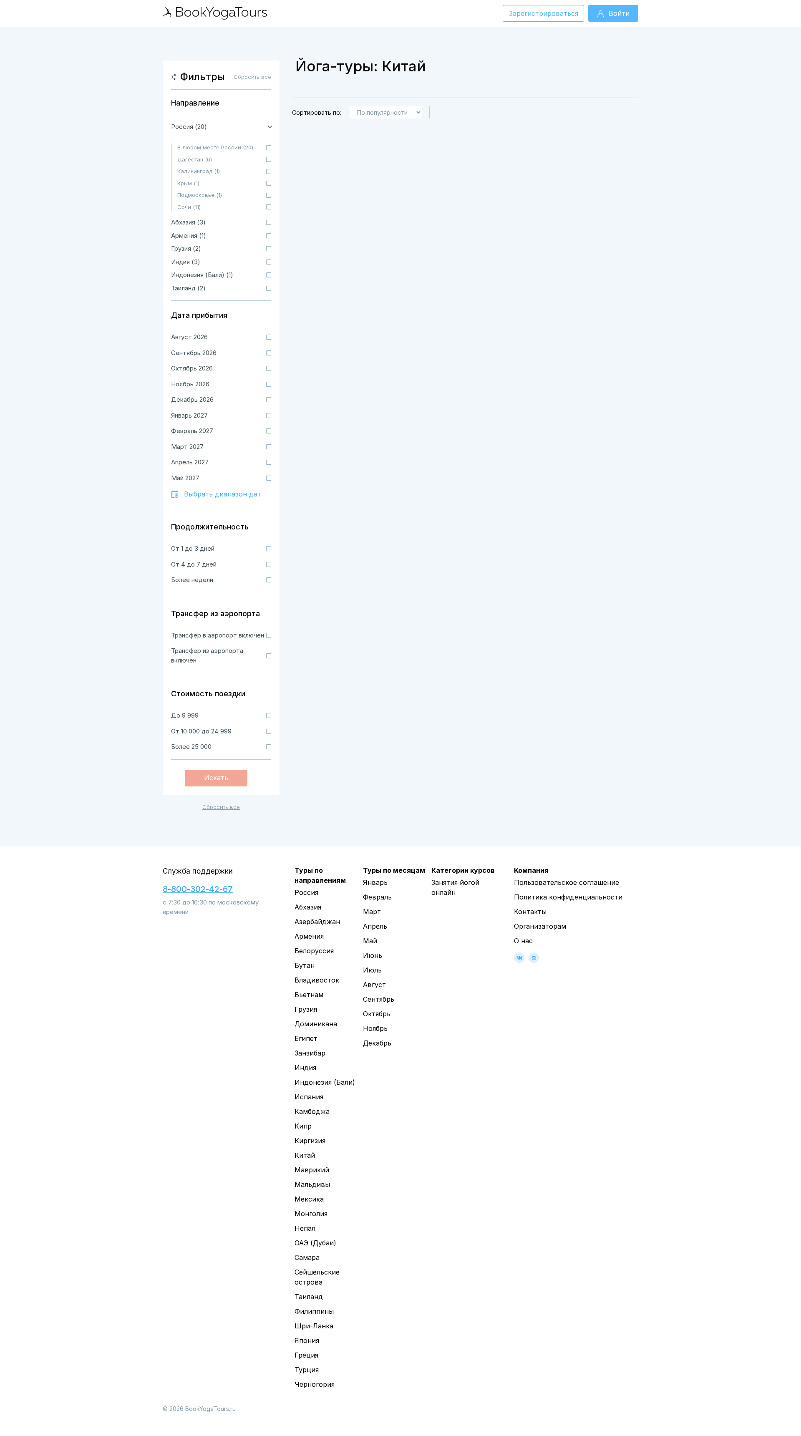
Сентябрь (378, 999)
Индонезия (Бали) (325, 1082)
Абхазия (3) (188, 222)
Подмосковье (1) (199, 194)
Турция (307, 1369)
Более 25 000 (191, 747)
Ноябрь (375, 1028)
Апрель (375, 926)
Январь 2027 (189, 415)
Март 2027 (187, 447)
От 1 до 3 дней (192, 548)
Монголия (311, 1213)
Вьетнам (309, 994)
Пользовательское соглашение (566, 882)
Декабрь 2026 (192, 399)
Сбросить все (221, 807)
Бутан (305, 965)
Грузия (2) (186, 248)
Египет (306, 1038)
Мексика (309, 1199)
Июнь (372, 955)
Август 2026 (189, 337)
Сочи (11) (189, 207)
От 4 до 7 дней (194, 564)
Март (372, 911)
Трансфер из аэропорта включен (207, 655)
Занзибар (310, 1053)
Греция (306, 1355)
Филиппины (314, 1311)
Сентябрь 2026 (194, 353)
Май (370, 941)
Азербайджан (317, 921)
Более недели (192, 580)
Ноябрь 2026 (190, 384)
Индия (305, 1067)
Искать (216, 777)
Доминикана (316, 1024)
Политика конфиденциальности (568, 897)
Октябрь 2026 (192, 368)
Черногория (315, 1384)
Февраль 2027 (192, 431)
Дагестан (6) (194, 159)
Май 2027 (185, 478)
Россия (306, 892)
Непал (305, 1228)
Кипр (303, 1126)
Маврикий (312, 1170)
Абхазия (308, 907)
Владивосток (317, 980)
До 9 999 (185, 715)
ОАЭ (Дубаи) (315, 1243)
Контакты (530, 911)
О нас (523, 941)
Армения (309, 936)
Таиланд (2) (188, 288)
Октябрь (376, 1014)
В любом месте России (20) (215, 147)
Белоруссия (314, 951)
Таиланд (309, 1296)
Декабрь (377, 1043)
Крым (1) (188, 183)
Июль (372, 970)
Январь (375, 882)
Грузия (306, 1009)
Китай (305, 1155)
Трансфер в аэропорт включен (217, 635)
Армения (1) (188, 235)
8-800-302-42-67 (198, 889)
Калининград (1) (198, 171)
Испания (309, 1097)
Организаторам (540, 926)
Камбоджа (312, 1111)
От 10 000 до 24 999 (201, 731)
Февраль (377, 897)
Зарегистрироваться (543, 13)
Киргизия (310, 1140)
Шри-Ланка (314, 1326)
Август (374, 984)
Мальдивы (312, 1184)
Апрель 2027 (190, 462)
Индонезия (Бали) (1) (202, 275)
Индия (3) (185, 262)
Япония (307, 1340)
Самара (307, 1257)
